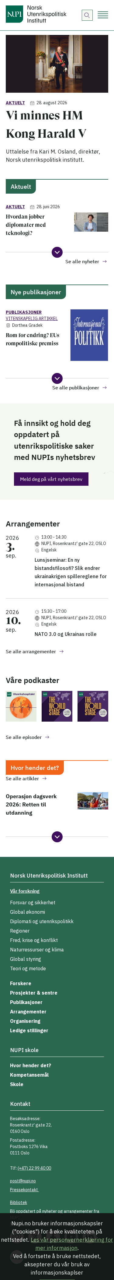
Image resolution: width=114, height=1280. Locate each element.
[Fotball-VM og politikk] (21, 707)
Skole (16, 1084)
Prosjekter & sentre (33, 993)
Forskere (20, 983)
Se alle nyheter (82, 261)
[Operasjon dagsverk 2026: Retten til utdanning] (93, 807)
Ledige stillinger (29, 1030)
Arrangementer (28, 1012)
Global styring (25, 959)
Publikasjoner (26, 1002)
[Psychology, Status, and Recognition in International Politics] (57, 707)
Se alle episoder (24, 737)
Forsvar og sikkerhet (32, 902)
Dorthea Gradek (27, 325)
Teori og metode (28, 968)
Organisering (25, 1021)
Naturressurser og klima (37, 950)
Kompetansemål (29, 1075)
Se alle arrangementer (31, 651)
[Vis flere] (57, 252)
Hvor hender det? (30, 1065)
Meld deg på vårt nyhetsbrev (51, 479)
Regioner (19, 931)
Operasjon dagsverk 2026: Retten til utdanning (31, 804)
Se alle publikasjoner (75, 388)
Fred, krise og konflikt (34, 940)
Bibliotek (18, 1202)
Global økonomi (27, 912)
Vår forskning (25, 891)
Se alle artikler (22, 778)
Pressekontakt (24, 1189)
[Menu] (103, 15)
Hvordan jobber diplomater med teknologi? (26, 224)
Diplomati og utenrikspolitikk (42, 921)
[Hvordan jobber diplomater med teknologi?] (91, 227)
